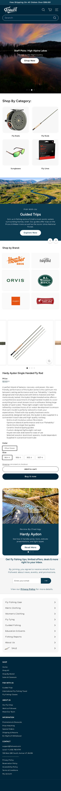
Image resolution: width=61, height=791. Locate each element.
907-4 (40, 457)
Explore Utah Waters (30, 547)
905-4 (29, 457)
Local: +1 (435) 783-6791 (11, 750)
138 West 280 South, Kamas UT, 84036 (17, 753)
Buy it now (30, 476)
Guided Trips (7, 688)
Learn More (30, 232)
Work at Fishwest (9, 708)
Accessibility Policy (10, 767)
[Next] (55, 240)
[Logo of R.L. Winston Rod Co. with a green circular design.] (45, 280)
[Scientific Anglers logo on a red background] (45, 301)
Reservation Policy (9, 763)
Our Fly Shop (7, 705)
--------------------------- (10, 756)
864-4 (7, 457)
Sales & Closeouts (9, 677)
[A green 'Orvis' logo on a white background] (16, 280)
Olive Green (10, 448)
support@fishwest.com (11, 746)
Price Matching (8, 726)
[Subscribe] (46, 581)
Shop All (5, 670)
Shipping (5, 464)
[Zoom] (49, 361)
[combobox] (30, 18)
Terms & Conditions (10, 770)
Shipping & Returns (10, 732)
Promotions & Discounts (12, 722)
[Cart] (50, 10)
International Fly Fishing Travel (14, 691)
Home (5, 667)
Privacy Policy (8, 760)
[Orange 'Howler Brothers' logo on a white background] (16, 260)
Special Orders (8, 729)
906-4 (18, 457)
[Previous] (50, 240)
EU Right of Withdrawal (12, 736)
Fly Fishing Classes (10, 694)
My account (7, 774)
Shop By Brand (8, 674)
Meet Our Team (8, 712)
